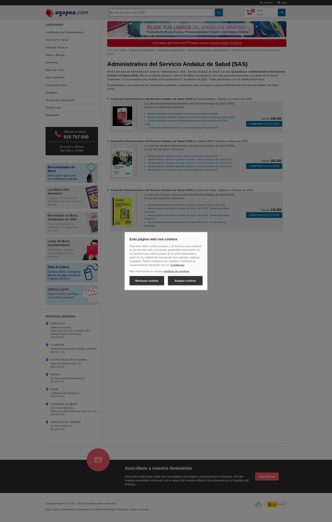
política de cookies (176, 271)
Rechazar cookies (147, 280)
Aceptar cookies (185, 280)
